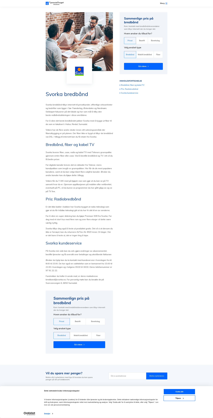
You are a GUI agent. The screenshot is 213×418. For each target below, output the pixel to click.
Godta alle (179, 392)
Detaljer (47, 414)
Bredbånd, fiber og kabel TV (132, 85)
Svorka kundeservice (129, 93)
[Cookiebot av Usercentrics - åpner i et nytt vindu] (29, 413)
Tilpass (178, 398)
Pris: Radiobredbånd (129, 89)
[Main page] (56, 3)
